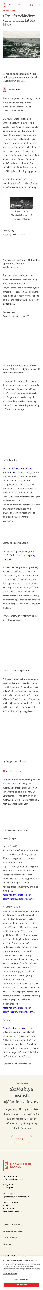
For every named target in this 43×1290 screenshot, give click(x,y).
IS (10, 5)
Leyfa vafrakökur (21, 1285)
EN (19, 5)
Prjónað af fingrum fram (14, 1028)
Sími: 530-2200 (8, 1194)
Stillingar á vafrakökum (21, 1279)
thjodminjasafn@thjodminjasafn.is (16, 1197)
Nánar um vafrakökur (10, 1273)
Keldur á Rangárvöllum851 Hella (11, 1204)
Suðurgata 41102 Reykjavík (8, 1186)
